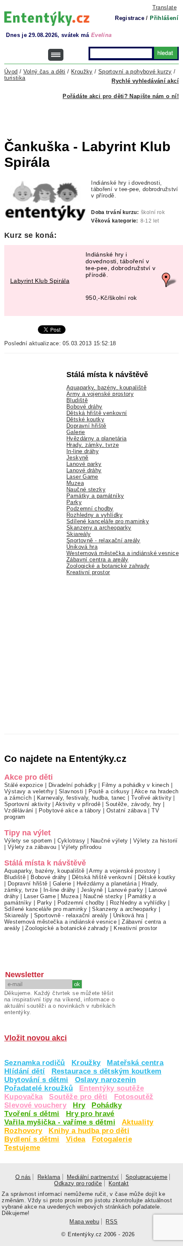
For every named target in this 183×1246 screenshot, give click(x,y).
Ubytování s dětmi (36, 1080)
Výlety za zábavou (32, 847)
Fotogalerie (112, 1139)
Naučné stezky (86, 489)
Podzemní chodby (90, 508)
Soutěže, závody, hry (133, 804)
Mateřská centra (135, 1063)
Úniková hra (81, 547)
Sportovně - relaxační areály (103, 540)
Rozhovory (23, 1131)
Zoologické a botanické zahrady (108, 566)
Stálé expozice (23, 785)
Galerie (75, 432)
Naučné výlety (109, 840)
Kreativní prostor (88, 572)
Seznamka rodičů (34, 1063)
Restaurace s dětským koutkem (106, 1071)
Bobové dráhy (84, 406)
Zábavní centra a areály (97, 559)
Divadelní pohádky (73, 785)
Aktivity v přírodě (77, 804)
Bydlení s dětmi (32, 1139)
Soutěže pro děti (78, 1097)
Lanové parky (84, 464)
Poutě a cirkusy (109, 791)
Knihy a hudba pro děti (89, 1131)
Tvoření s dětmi (32, 1114)
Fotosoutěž (134, 1097)
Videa (76, 1139)
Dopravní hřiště (86, 426)
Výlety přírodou (81, 847)
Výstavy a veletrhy (29, 791)
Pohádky (107, 1105)
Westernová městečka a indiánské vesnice (122, 553)
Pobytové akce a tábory (70, 810)
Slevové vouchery (35, 1105)
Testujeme (22, 1148)
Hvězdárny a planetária (96, 438)
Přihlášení (164, 18)
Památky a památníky (95, 496)
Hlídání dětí (24, 1071)
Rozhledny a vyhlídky (94, 515)
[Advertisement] (93, 114)
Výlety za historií (155, 840)
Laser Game (82, 477)
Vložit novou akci (35, 1038)
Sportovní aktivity (27, 804)
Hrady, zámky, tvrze (92, 445)
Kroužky (86, 1063)
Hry (79, 1105)
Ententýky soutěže (111, 1088)
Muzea (75, 483)
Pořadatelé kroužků (38, 1088)
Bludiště (77, 400)
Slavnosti (71, 791)
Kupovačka (23, 1097)
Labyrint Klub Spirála (39, 280)
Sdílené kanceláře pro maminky (107, 521)
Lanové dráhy (84, 470)
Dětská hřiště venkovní (96, 413)
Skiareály (78, 534)
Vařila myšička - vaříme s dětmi (59, 1122)
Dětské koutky (85, 419)
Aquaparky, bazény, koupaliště (106, 387)
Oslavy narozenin (105, 1080)
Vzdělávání (19, 810)
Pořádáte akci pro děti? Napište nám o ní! (121, 96)
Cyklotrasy (71, 840)
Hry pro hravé (90, 1114)
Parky (74, 502)
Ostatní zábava (126, 810)
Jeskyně (77, 457)
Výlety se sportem (28, 840)
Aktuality (137, 1122)
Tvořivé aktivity (151, 798)
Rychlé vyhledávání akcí (145, 81)
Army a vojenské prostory (100, 394)
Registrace (129, 18)
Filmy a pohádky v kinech (135, 785)
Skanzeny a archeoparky (98, 527)
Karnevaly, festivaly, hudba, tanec (81, 798)
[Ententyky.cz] (46, 18)
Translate (164, 7)
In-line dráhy (82, 451)
